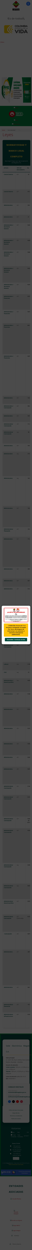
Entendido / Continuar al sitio (16, 639)
